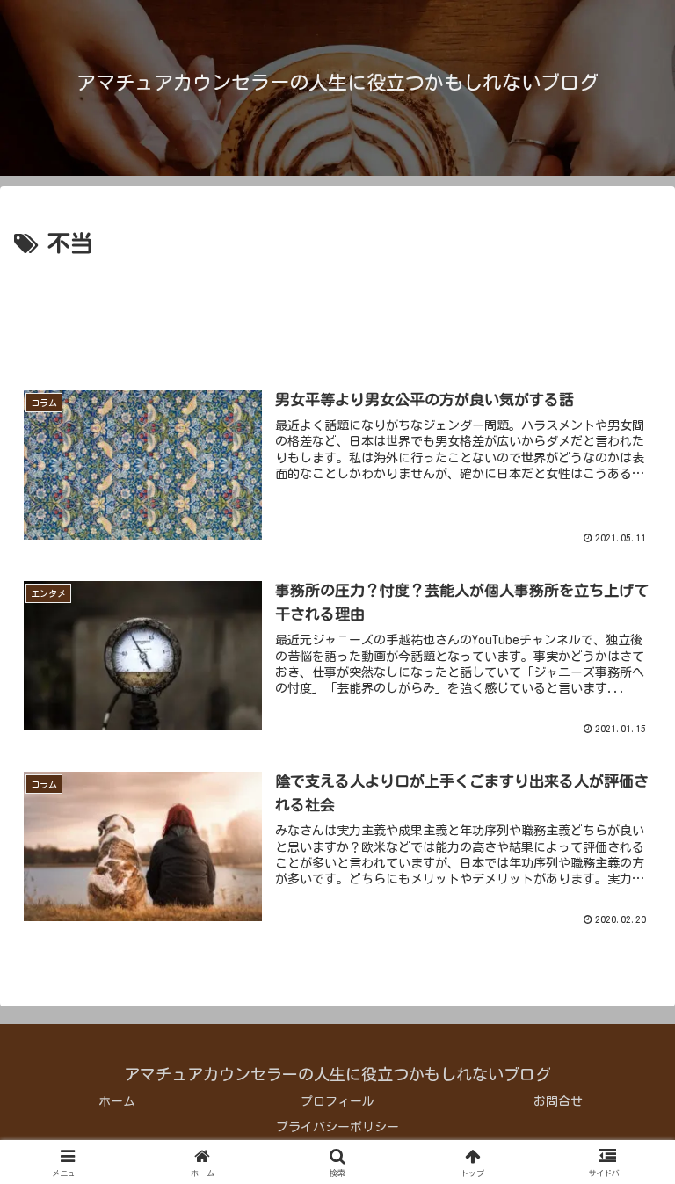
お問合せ (558, 1101)
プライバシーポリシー (337, 1127)
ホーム (116, 1101)
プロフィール (337, 1101)
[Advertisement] (337, 312)
